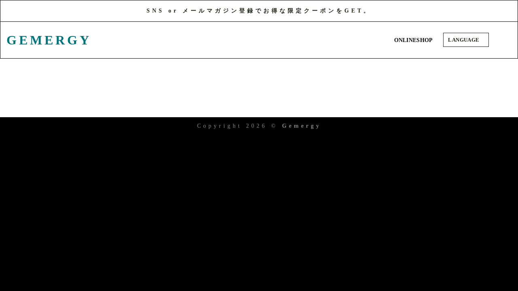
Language (464, 40)
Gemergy (46, 40)
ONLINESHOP (413, 40)
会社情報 (119, 106)
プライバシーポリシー (205, 106)
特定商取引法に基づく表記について (345, 106)
